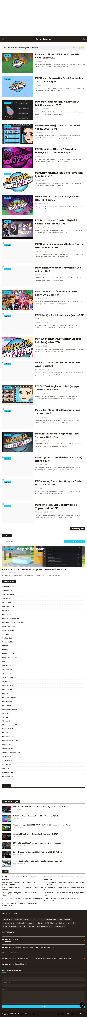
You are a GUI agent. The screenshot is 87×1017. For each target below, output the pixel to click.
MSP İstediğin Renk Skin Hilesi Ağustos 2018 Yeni (59, 317)
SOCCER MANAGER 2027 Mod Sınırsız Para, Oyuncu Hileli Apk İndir (39, 807)
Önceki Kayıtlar (77, 529)
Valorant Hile (8, 772)
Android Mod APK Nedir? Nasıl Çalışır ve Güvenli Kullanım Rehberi (19, 883)
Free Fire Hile (8, 674)
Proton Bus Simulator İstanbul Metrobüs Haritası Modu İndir (37, 861)
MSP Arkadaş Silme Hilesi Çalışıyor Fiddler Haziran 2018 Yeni (59, 483)
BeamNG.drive (8, 606)
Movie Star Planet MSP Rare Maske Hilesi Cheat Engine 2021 (58, 56)
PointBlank (7, 733)
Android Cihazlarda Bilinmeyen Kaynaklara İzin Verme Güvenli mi (64, 883)
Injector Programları (10, 697)
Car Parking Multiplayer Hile (13, 622)
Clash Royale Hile (9, 626)
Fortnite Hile (7, 670)
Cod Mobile (20, 923)
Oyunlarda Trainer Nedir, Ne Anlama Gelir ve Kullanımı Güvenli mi (63, 878)
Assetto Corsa (8, 594)
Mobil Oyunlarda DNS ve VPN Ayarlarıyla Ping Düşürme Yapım (22, 899)
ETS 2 (5, 662)
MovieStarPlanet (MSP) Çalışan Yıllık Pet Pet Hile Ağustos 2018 (58, 340)
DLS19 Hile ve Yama (10, 654)
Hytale (5, 693)
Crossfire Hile (8, 642)
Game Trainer (8, 685)
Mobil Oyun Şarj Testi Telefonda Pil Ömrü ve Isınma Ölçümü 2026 (20, 904)
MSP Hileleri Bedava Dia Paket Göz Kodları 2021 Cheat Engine (59, 79)
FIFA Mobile (7, 666)
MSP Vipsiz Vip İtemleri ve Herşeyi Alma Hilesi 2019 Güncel (57, 198)
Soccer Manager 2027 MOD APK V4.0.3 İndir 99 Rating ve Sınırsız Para (41, 825)
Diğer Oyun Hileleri (10, 658)
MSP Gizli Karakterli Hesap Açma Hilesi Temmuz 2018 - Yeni (57, 435)
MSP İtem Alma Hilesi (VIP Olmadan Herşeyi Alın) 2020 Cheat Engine (55, 151)
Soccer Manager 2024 (11, 753)
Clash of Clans (8, 630)
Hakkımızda (60, 1014)
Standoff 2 (7, 756)
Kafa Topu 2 (7, 701)
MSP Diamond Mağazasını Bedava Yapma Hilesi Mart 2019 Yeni (59, 245)
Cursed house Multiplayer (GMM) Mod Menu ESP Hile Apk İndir (38, 852)
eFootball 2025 (8, 776)
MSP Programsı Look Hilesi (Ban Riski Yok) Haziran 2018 (58, 459)
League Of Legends (10, 709)
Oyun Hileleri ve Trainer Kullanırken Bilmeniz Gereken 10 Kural (64, 888)
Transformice (8, 760)
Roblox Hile (7, 745)
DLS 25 (5, 646)
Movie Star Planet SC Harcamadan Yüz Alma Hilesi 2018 (57, 364)
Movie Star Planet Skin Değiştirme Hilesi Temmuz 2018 (58, 411)
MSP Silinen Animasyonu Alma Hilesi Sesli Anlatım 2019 (58, 269)
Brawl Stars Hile (8, 610)
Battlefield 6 (7, 602)
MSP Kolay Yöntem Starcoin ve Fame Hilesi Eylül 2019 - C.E (59, 174)
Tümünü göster (78, 48)
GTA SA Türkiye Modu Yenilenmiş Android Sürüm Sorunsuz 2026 (39, 843)
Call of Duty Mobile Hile (11, 618)
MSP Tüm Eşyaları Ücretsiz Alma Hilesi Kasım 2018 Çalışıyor (56, 293)
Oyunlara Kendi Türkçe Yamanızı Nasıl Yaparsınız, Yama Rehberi (22, 888)
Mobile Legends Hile (10, 725)
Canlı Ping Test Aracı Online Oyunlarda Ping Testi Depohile (20, 878)
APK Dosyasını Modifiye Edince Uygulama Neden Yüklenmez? (20, 894)
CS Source (7, 614)
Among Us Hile (8, 587)
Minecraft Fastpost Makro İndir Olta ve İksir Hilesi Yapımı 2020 (57, 103)
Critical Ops (7, 638)
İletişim (82, 1014)
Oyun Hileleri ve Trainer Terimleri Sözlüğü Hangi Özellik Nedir (64, 894)
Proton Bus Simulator (10, 741)
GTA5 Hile (6, 681)
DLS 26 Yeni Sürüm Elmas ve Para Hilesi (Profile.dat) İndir (36, 816)
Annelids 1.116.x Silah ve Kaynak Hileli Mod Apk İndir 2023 (35, 834)
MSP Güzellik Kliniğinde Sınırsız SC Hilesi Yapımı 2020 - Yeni (57, 127)
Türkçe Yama (8, 764)
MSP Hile (6, 713)
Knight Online (8, 705)
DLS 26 (5, 650)
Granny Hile (7, 689)
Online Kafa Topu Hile (11, 729)
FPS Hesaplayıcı (72, 1014)
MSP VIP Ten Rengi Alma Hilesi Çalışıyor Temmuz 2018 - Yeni (57, 388)
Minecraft (6, 721)
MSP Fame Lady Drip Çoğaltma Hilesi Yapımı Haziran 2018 (56, 506)
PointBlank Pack (9, 737)
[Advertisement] (43, 18)
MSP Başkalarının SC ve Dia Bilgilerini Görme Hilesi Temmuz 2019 (56, 222)
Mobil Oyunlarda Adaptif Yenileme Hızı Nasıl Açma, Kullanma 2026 (62, 899)
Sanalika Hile (8, 749)
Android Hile (7, 591)
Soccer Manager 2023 (44, 926)
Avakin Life (7, 598)
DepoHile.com (43, 39)
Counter (6, 634)
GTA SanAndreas (9, 677)
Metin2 (5, 717)
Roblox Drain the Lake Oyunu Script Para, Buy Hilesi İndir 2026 (34, 569)
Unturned (6, 768)
